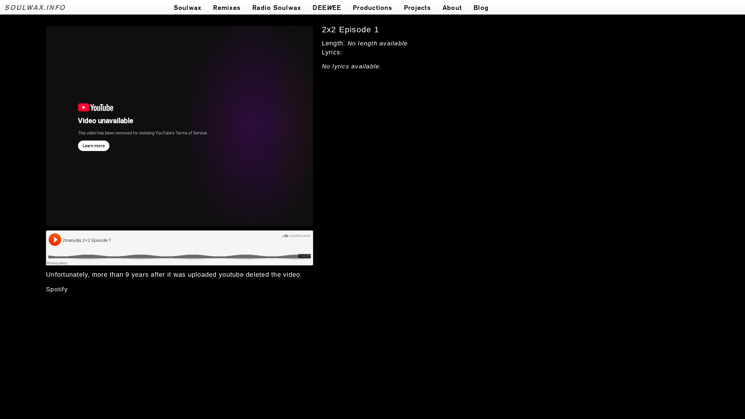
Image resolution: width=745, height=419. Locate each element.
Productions (372, 7)
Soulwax (188, 7)
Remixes (227, 7)
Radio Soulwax (276, 7)
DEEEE (327, 7)
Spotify (57, 289)
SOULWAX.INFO (35, 7)
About (452, 7)
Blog (481, 7)
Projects (417, 7)
